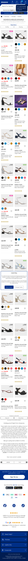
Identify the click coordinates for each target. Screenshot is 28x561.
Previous (1, 462)
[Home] (1, 16)
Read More (13, 25)
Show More (21, 418)
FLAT (20, 462)
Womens (7, 16)
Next (26, 462)
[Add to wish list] (11, 45)
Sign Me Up (14, 477)
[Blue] (19, 44)
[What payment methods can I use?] (14, 496)
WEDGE (8, 462)
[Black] (16, 109)
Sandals (14, 16)
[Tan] (19, 143)
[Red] (19, 78)
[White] (22, 44)
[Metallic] (16, 48)
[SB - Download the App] (14, 13)
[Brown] (5, 78)
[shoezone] (4, 2)
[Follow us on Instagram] (14, 505)
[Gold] (25, 44)
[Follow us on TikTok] (23, 505)
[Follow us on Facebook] (4, 505)
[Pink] (11, 78)
